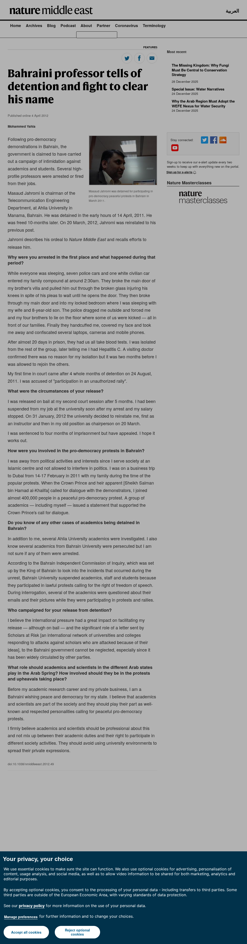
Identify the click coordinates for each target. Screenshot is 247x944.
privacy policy (32, 905)
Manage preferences (21, 916)
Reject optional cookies (77, 932)
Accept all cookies (26, 932)
